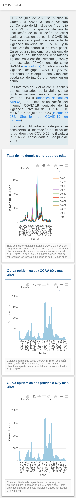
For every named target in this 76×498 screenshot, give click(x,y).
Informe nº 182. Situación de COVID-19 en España (39, 116)
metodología (31, 66)
